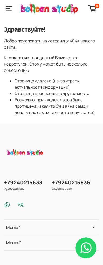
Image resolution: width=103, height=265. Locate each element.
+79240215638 (23, 182)
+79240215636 (71, 182)
